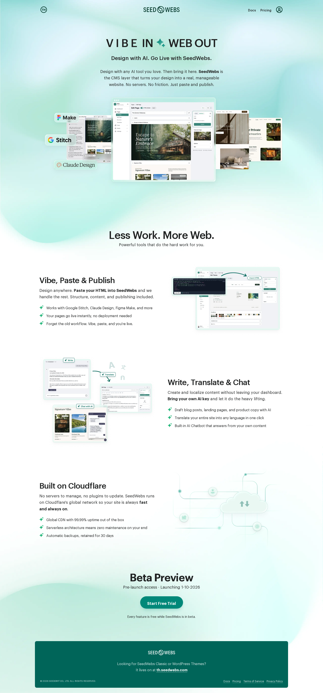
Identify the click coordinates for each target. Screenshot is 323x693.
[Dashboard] (279, 9)
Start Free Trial (161, 602)
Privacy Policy (275, 681)
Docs (252, 9)
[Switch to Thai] (43, 9)
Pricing (265, 9)
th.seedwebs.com (171, 669)
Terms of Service (253, 681)
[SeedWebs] (161, 9)
